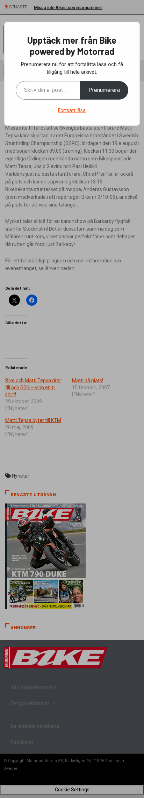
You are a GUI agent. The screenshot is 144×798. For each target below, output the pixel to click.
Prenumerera (104, 90)
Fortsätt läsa (72, 110)
